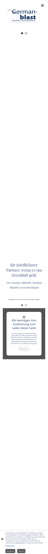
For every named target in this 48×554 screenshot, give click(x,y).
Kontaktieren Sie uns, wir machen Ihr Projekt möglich (24, 299)
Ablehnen (21, 551)
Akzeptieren (24, 349)
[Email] (22, 33)
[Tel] (26, 33)
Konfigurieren (10, 546)
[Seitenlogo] (24, 15)
